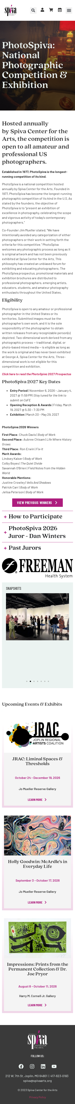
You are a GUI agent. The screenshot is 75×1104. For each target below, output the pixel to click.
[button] (69, 10)
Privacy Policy (37, 1097)
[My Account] (42, 10)
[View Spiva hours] (60, 10)
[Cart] (51, 10)
